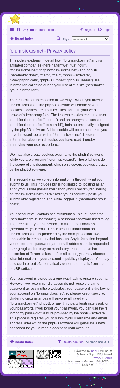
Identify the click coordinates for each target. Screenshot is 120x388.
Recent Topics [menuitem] (45, 30)
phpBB (95, 350)
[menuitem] (22, 29)
